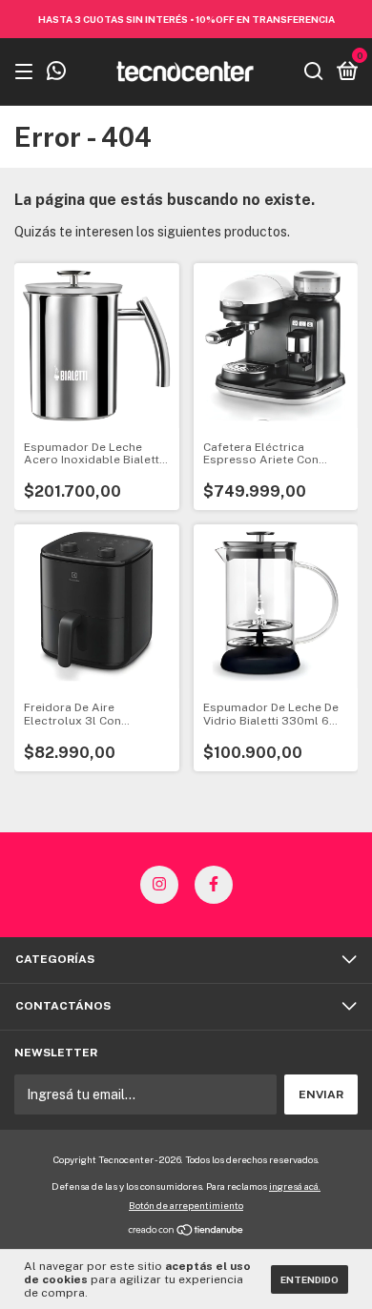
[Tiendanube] (186, 1231)
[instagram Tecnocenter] (159, 885)
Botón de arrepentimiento (186, 1205)
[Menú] (27, 72)
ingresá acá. (294, 1186)
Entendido (309, 1279)
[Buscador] (314, 72)
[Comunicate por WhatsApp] (56, 73)
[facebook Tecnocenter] (214, 885)
